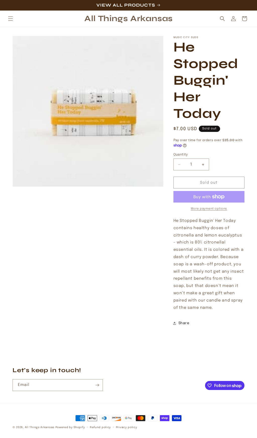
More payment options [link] (209, 208)
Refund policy (100, 427)
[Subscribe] (97, 385)
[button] (10, 18)
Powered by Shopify (70, 427)
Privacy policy (126, 427)
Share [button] (183, 323)
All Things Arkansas (39, 427)
